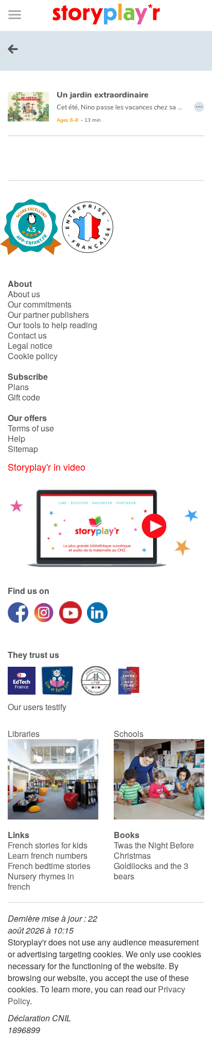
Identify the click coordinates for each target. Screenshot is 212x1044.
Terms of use (31, 428)
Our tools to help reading (52, 325)
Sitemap (23, 449)
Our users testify (37, 707)
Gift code (24, 397)
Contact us (27, 335)
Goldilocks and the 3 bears (151, 871)
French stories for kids (47, 845)
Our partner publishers (48, 314)
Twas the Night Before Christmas (154, 850)
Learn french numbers (47, 855)
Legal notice (30, 345)
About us (24, 294)
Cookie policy (33, 356)
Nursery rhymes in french (41, 881)
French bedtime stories (49, 866)
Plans (18, 387)
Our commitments (40, 304)
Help (16, 438)
